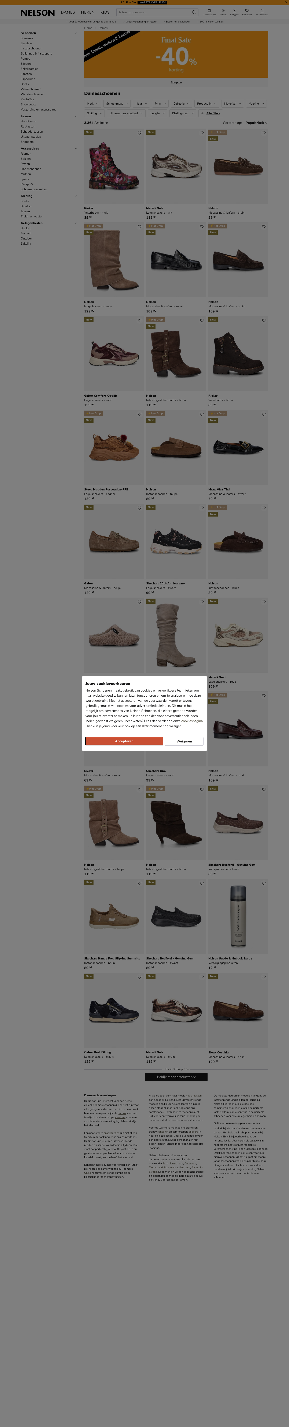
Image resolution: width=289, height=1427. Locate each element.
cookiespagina (192, 721)
